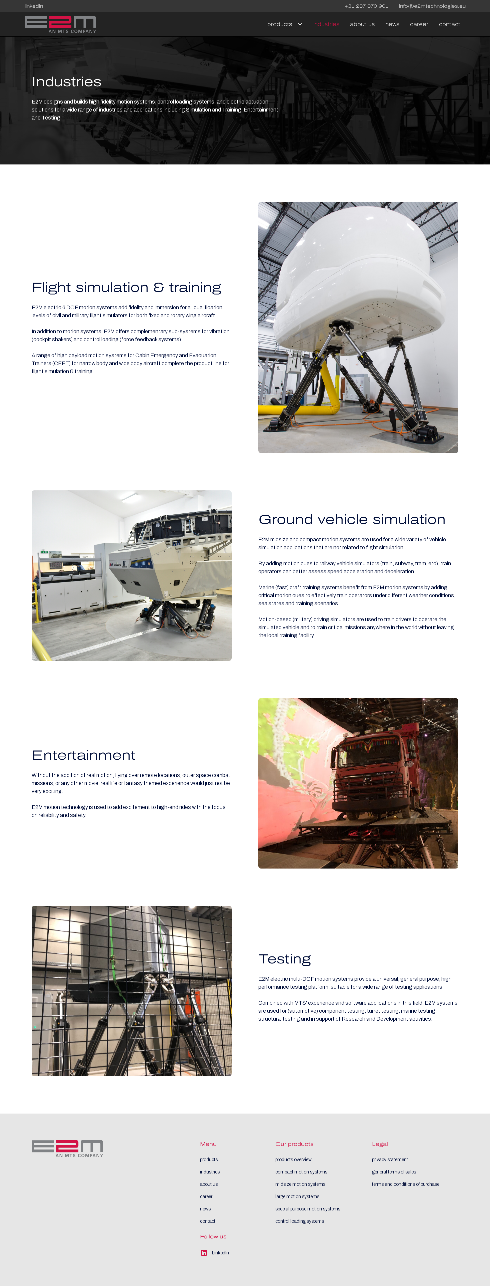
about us (209, 1184)
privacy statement (390, 1159)
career (206, 1196)
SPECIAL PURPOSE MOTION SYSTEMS (307, 1208)
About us (362, 24)
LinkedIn (34, 6)
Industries (326, 24)
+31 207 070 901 (366, 6)
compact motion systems (301, 1171)
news (205, 1208)
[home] (60, 24)
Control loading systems (299, 1221)
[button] (282, 24)
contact (207, 1221)
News (392, 24)
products (209, 1159)
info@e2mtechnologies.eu (432, 6)
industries (210, 1171)
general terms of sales (394, 1171)
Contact (449, 24)
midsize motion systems (300, 1184)
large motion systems (297, 1196)
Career (419, 24)
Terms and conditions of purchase (405, 1184)
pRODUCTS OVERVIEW (293, 1159)
